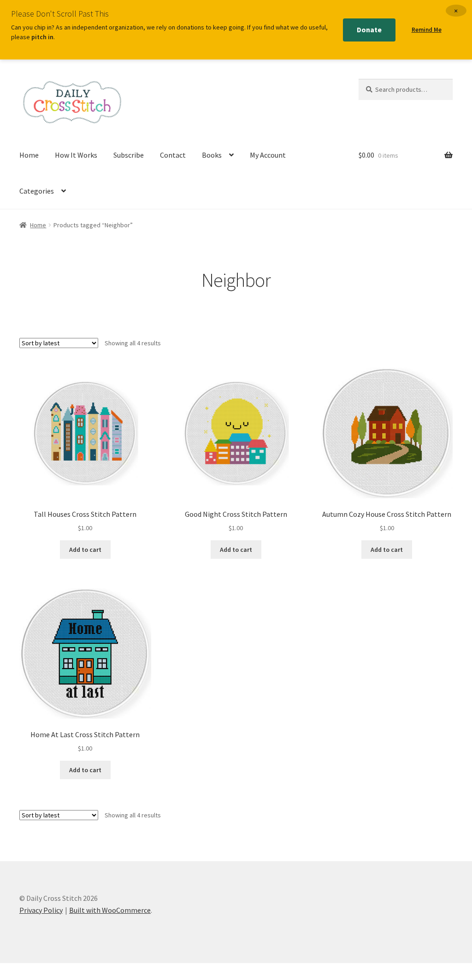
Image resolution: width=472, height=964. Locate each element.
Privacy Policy (41, 910)
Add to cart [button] (85, 549)
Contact (173, 155)
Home (29, 155)
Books (212, 155)
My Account (268, 155)
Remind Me (427, 30)
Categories (36, 190)
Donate (369, 29)
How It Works (76, 155)
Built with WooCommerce (110, 910)
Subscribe (128, 155)
